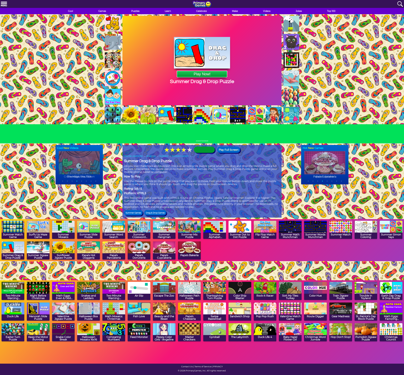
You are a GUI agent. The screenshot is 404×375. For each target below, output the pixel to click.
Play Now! (202, 74)
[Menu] (4, 4)
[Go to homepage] (202, 4)
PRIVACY (218, 366)
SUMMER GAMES (180, 156)
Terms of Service (202, 366)
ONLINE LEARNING (133, 156)
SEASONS (151, 156)
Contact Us (187, 366)
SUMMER (163, 156)
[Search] (400, 4)
